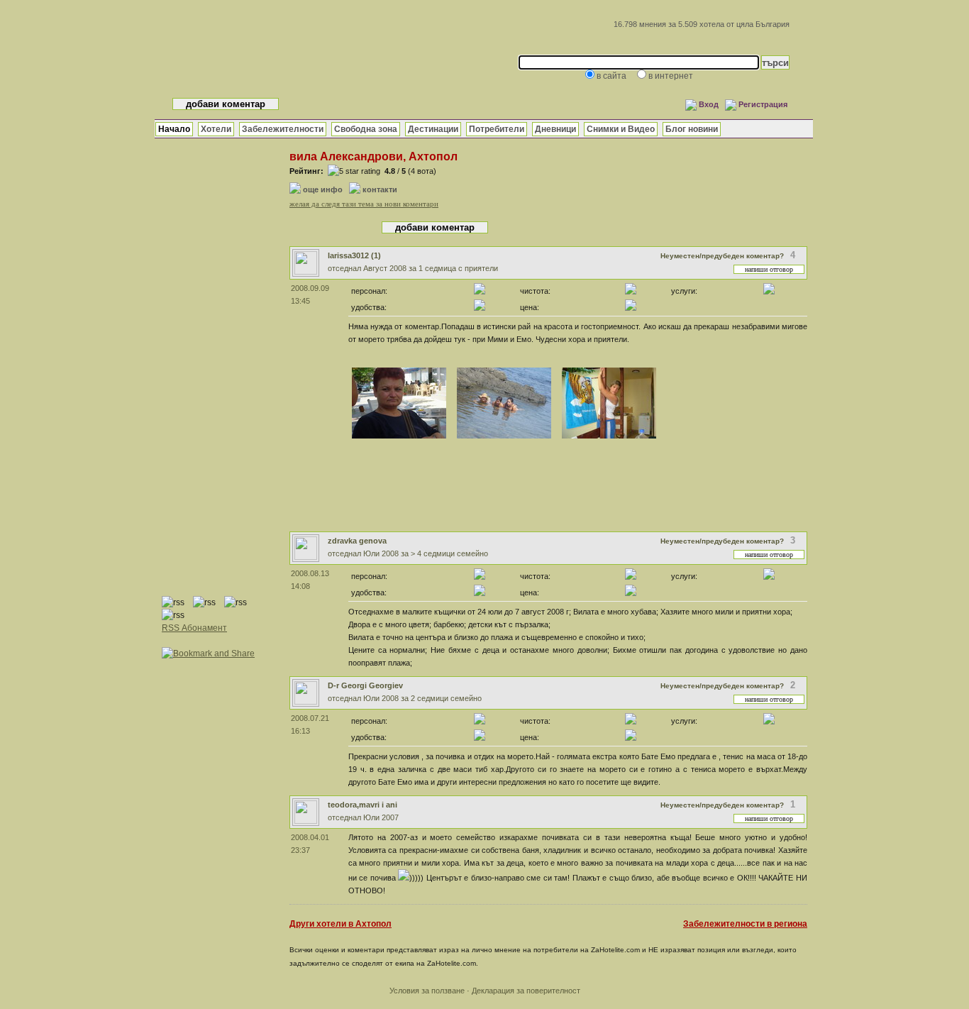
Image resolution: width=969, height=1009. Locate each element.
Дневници (555, 129)
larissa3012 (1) (354, 255)
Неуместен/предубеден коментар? (722, 256)
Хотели (216, 129)
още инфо (323, 189)
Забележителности (282, 129)
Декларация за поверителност (526, 990)
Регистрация (762, 104)
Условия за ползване (427, 990)
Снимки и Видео (621, 129)
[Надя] (609, 438)
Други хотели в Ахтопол (340, 924)
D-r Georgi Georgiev (365, 685)
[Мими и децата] (504, 438)
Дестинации (433, 129)
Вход (709, 104)
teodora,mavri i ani (362, 804)
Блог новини (691, 129)
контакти (379, 189)
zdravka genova (357, 540)
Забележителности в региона (745, 924)
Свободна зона (365, 129)
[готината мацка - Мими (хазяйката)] (399, 438)
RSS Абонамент (194, 628)
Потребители (496, 129)
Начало (174, 129)
